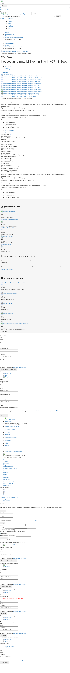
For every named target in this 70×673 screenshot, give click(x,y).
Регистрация (6, 500)
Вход (4, 499)
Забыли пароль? (39, 521)
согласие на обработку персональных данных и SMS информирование (48, 411)
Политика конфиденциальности (9, 497)
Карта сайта (8, 448)
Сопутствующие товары (11, 437)
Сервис (10, 21)
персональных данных (19, 367)
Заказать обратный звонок (24, 13)
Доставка (10, 26)
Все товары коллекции (7, 74)
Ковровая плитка (9, 436)
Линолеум (7, 432)
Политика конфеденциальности (13, 451)
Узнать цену (4, 72)
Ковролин (7, 434)
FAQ (9, 28)
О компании (11, 18)
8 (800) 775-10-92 (5, 9)
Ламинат (7, 431)
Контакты (10, 30)
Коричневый (7, 136)
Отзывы (7, 445)
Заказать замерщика (7, 269)
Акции (9, 20)
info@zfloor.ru (8, 421)
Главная (7, 32)
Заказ (9, 23)
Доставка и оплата (10, 132)
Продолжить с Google (11, 545)
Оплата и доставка (8, 495)
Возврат (10, 25)
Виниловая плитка (10, 429)
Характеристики (9, 130)
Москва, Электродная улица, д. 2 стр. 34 (14, 14)
